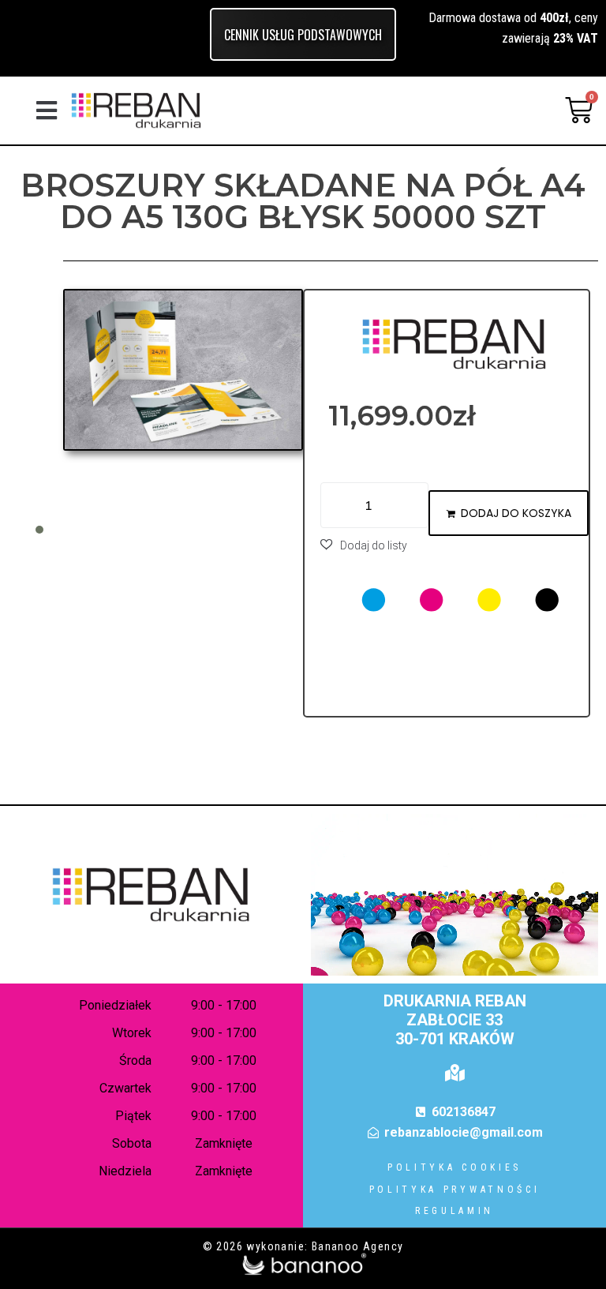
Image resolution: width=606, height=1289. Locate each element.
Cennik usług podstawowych (303, 34)
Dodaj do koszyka (516, 513)
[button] (47, 110)
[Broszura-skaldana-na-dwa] (183, 369)
